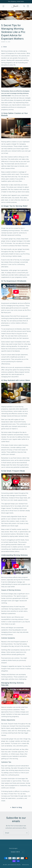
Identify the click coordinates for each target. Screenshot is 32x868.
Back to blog (17, 807)
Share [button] (5, 46)
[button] (3, 6)
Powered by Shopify (15, 864)
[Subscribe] (27, 833)
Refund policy (25, 864)
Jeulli (8, 864)
